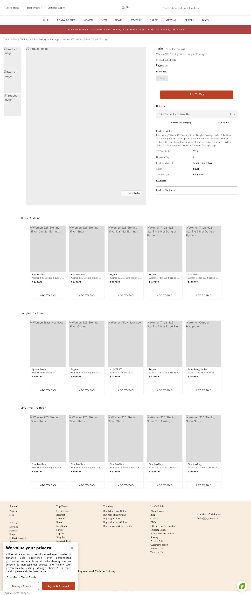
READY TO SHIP (66, 20)
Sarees (59, 530)
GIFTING (171, 20)
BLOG (205, 20)
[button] (211, 8)
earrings (54, 39)
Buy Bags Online (111, 518)
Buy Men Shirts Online (114, 515)
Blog (152, 515)
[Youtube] (219, 506)
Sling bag (61, 537)
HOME (118, 20)
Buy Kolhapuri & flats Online (117, 526)
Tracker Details (28, 577)
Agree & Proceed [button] (58, 586)
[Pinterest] (226, 506)
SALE (46, 20)
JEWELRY (136, 20)
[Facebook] (206, 506)
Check (232, 114)
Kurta (59, 522)
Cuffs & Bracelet (17, 538)
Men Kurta (61, 526)
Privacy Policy (13, 577)
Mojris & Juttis (63, 541)
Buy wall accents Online (115, 522)
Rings (12, 534)
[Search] (203, 8)
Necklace (13, 530)
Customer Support (159, 545)
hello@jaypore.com (208, 518)
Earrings (13, 527)
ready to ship (20, 39)
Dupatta (60, 533)
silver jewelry (39, 39)
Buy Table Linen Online (115, 511)
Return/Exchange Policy (162, 533)
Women (13, 511)
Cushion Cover (63, 511)
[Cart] (228, 8)
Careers (154, 518)
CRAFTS (189, 20)
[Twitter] (212, 506)
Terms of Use (156, 552)
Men (11, 515)
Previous (27, 250)
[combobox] (182, 8)
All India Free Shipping (180, 122)
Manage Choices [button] (22, 586)
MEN (104, 20)
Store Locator (157, 548)
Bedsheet (60, 515)
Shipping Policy (158, 530)
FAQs (153, 522)
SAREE (154, 20)
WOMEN (88, 20)
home (6, 39)
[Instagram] (199, 506)
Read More (161, 180)
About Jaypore (157, 511)
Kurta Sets (61, 518)
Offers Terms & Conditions (163, 526)
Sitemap (154, 537)
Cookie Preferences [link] (15, 593)
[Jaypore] (125, 7)
